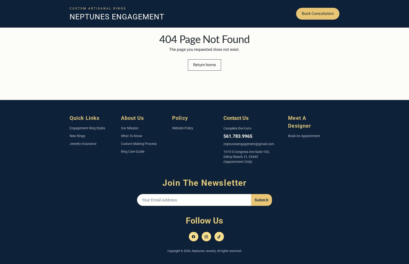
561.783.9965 (237, 136)
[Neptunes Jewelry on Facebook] (193, 236)
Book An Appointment (304, 136)
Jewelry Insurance (83, 144)
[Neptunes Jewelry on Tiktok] (219, 236)
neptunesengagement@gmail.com (248, 144)
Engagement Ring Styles (87, 128)
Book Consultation (318, 13)
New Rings (77, 136)
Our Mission (129, 128)
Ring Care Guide (132, 151)
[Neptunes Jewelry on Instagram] (206, 236)
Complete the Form (237, 128)
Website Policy (182, 128)
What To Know (131, 136)
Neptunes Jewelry (204, 251)
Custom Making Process (139, 144)
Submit (261, 200)
